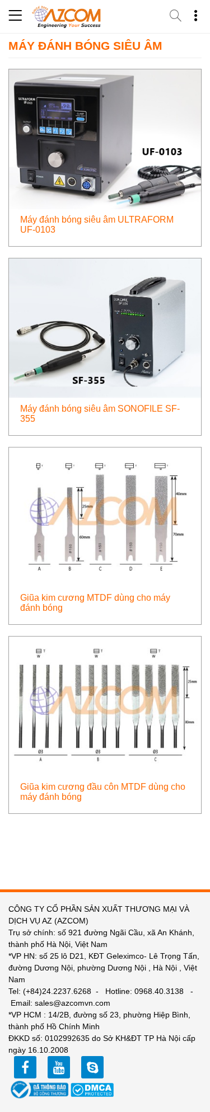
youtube (59, 1067)
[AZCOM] (66, 17)
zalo (92, 1067)
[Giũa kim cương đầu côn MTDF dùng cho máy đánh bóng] (105, 705)
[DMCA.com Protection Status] (92, 1089)
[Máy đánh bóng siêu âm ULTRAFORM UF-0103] (105, 138)
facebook (25, 1067)
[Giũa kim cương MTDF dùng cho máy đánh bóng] (105, 516)
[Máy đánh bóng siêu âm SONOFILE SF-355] (105, 327)
